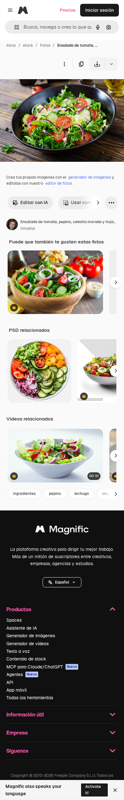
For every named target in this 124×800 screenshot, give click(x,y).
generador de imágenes (89, 177)
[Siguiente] (98, 202)
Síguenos (17, 750)
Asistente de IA (21, 628)
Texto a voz (18, 651)
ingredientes (24, 493)
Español (62, 582)
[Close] (115, 790)
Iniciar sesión (99, 10)
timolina (27, 228)
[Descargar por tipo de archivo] (111, 64)
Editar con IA (34, 202)
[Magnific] (62, 531)
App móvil (16, 690)
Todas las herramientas (29, 698)
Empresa (17, 732)
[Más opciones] (64, 64)
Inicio (11, 45)
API (9, 682)
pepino (55, 493)
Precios (68, 10)
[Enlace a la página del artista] (12, 225)
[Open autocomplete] (14, 27)
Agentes (21, 674)
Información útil (25, 714)
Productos (18, 609)
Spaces (14, 620)
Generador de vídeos (27, 643)
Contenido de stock (26, 659)
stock (28, 45)
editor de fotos (58, 183)
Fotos (45, 45)
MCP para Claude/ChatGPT (41, 667)
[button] (62, 582)
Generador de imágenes (30, 636)
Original (41, 85)
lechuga (81, 493)
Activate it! (93, 789)
